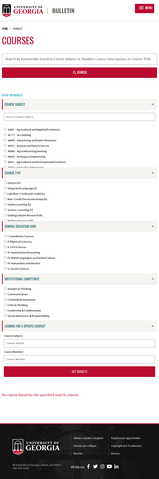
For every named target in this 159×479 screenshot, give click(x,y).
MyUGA (77, 453)
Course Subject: (13, 335)
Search (79, 72)
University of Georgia (39, 447)
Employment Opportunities (125, 438)
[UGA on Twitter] (95, 467)
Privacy (115, 453)
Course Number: (14, 351)
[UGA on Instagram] (102, 467)
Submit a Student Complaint (88, 438)
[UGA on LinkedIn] (116, 467)
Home (5, 29)
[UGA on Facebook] (89, 467)
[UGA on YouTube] (109, 467)
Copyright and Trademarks (126, 445)
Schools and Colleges (84, 445)
